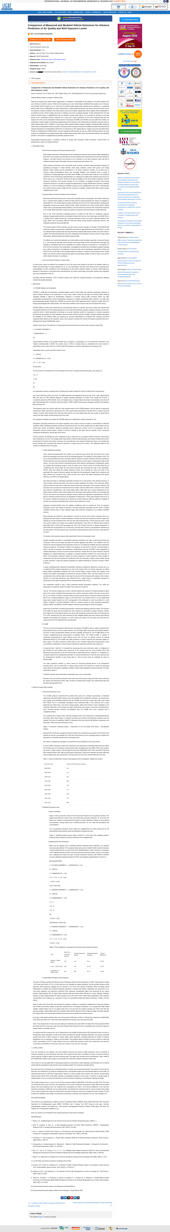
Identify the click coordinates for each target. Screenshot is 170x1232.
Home (39, 12)
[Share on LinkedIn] (74, 1197)
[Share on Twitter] (65, 1197)
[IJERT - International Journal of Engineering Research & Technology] (7, 6)
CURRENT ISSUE (124, 54)
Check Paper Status (131, 19)
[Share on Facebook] (62, 1197)
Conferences (96, 12)
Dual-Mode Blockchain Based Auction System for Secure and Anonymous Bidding (129, 283)
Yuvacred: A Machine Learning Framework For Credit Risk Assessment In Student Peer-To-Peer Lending (129, 206)
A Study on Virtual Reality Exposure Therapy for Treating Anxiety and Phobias (129, 215)
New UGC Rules (128, 61)
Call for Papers (60, 12)
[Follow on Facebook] (164, 1)
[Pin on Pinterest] (71, 1197)
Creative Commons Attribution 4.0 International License (79, 72)
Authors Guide (78, 12)
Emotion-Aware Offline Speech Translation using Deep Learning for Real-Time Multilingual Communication (130, 241)
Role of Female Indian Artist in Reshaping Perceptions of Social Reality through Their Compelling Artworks (129, 273)
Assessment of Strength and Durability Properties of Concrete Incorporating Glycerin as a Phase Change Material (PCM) (130, 224)
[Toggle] (29, 79)
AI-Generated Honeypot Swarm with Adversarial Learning (128, 251)
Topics (69, 12)
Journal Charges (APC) (131, 131)
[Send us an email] (167, 1)
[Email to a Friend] (68, 1197)
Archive (88, 12)
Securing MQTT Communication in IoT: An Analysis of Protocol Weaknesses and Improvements (129, 261)
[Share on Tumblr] (78, 1197)
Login (129, 12)
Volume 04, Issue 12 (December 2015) (38, 22)
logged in (41, 1217)
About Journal (47, 12)
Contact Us (122, 12)
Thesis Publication (109, 12)
